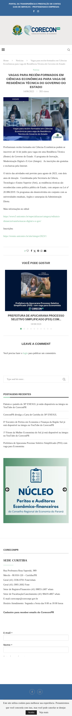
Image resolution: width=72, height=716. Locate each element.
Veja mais (43, 712)
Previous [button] (7, 489)
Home (6, 60)
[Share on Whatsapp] (42, 251)
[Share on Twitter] (34, 251)
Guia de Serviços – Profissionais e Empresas (36, 7)
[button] (8, 299)
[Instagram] (38, 11)
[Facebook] (33, 11)
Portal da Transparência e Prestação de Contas (35, 4)
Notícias (19, 60)
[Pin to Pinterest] (38, 251)
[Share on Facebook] (31, 251)
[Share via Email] (45, 251)
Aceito (31, 712)
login (25, 353)
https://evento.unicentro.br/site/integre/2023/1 (25, 236)
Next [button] (64, 489)
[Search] (68, 50)
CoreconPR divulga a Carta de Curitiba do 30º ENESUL (30, 414)
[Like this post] (27, 251)
